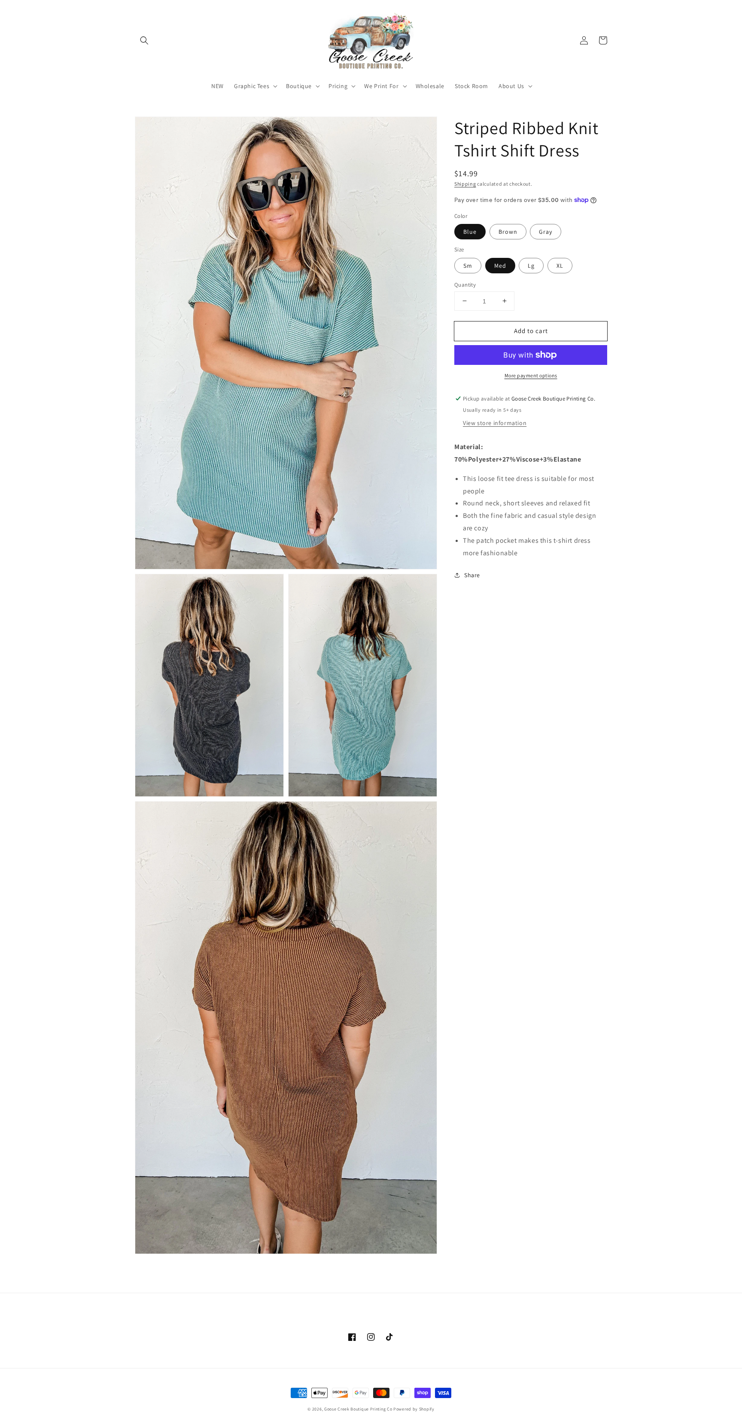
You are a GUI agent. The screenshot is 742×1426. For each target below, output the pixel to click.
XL (559, 265)
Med (500, 265)
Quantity (465, 284)
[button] (144, 40)
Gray (545, 232)
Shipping (465, 184)
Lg (531, 265)
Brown (508, 232)
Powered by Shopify (414, 1409)
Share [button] (472, 575)
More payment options (531, 375)
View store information (494, 423)
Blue (470, 232)
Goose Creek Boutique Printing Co (358, 1409)
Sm (467, 265)
